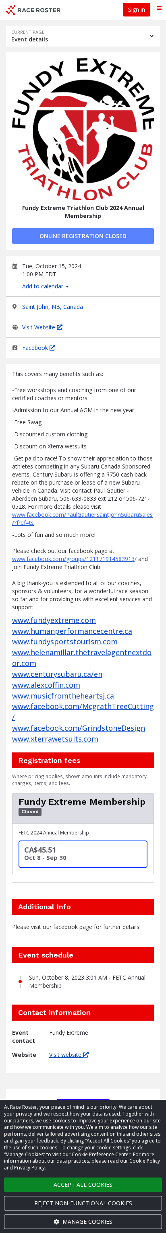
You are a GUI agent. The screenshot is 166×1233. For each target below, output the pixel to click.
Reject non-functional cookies (83, 1203)
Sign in (136, 9)
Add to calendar (43, 286)
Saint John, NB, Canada (52, 306)
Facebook (36, 347)
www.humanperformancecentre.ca (72, 631)
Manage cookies (86, 1221)
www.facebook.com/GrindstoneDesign (78, 728)
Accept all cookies (83, 1184)
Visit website (66, 1054)
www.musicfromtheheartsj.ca (63, 696)
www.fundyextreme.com (54, 620)
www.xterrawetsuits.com (55, 739)
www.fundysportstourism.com (65, 641)
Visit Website (39, 327)
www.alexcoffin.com (46, 685)
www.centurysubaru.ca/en (57, 674)
